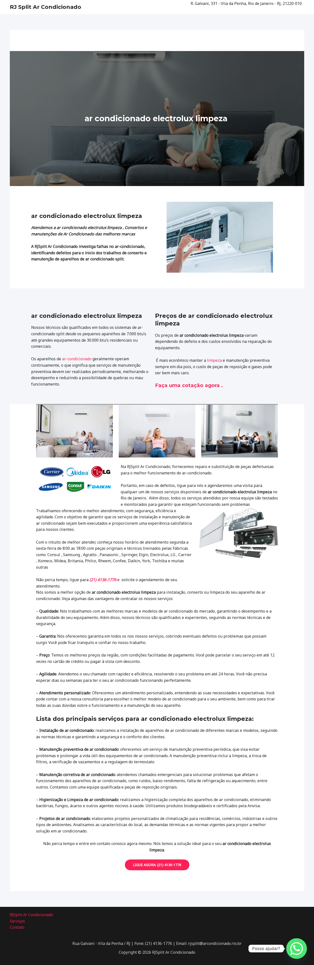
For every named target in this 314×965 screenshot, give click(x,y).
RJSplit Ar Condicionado (31, 914)
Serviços (17, 921)
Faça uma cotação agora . (189, 385)
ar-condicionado (77, 359)
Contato (17, 927)
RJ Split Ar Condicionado (45, 7)
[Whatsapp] (296, 948)
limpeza (214, 360)
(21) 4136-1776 (103, 579)
